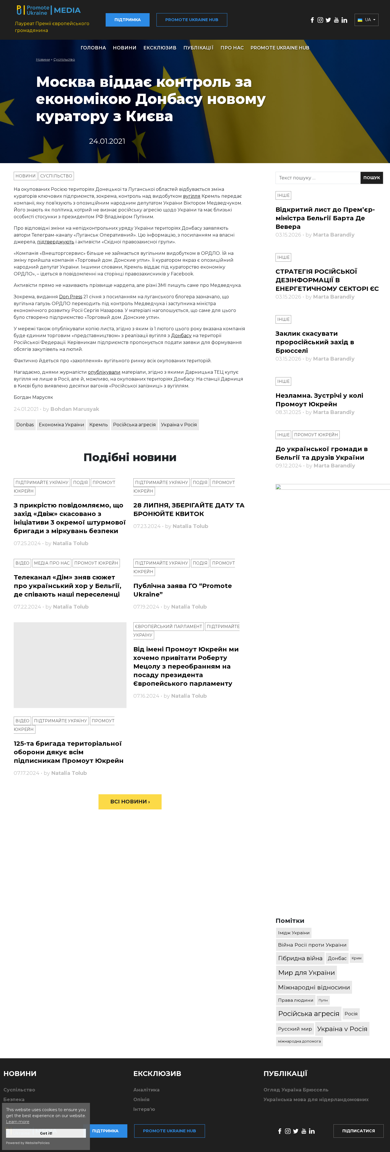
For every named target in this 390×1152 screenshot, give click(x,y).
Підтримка (127, 19)
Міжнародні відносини (314, 987)
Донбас (337, 958)
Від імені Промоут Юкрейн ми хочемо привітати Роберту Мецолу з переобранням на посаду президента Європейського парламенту (186, 666)
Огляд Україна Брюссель (296, 1090)
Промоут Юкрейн (96, 563)
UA (368, 19)
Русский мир (295, 1029)
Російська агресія (134, 424)
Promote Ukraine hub (191, 19)
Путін (323, 1000)
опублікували (104, 372)
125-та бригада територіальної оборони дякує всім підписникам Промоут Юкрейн (69, 752)
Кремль (98, 424)
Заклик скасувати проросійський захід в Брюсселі (315, 342)
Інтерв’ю (144, 1109)
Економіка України (61, 424)
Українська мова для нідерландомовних (316, 1099)
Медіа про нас (52, 563)
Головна (93, 48)
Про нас (232, 48)
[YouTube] (336, 19)
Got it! (46, 1133)
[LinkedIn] (344, 19)
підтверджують (55, 242)
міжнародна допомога (299, 1041)
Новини (124, 48)
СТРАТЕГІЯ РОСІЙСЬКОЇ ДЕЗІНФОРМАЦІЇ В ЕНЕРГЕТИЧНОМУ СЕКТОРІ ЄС (327, 280)
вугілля (191, 196)
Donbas (25, 424)
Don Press (70, 296)
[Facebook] (312, 19)
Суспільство (64, 59)
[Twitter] (328, 19)
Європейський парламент (168, 626)
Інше (283, 195)
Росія (351, 1014)
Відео (22, 563)
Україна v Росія (179, 424)
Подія (80, 482)
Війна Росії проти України (312, 945)
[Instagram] (320, 19)
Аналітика (146, 1090)
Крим (356, 958)
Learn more (17, 1121)
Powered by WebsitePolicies (28, 1143)
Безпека (14, 1099)
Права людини (295, 1000)
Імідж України (293, 932)
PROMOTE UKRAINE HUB (280, 48)
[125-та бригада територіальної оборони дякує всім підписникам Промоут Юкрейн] (70, 665)
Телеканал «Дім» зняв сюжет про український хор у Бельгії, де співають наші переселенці (67, 585)
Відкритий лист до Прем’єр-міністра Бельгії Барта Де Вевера (325, 218)
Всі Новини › (130, 802)
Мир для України (306, 973)
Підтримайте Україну (42, 482)
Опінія (141, 1099)
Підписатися (358, 1130)
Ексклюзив (159, 48)
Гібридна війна (300, 958)
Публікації (198, 48)
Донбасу (181, 335)
